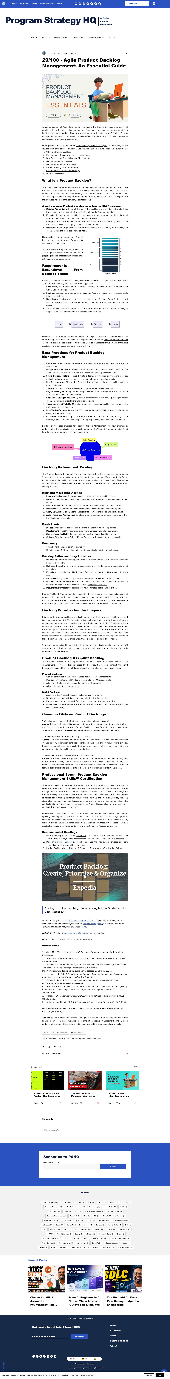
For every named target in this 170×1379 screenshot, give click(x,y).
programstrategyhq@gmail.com (92, 1368)
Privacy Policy (80, 1364)
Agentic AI (75, 1216)
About (113, 1346)
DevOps (89, 1225)
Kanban (100, 1225)
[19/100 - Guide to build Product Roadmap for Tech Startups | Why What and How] (47, 1080)
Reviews (111, 1229)
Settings (149, 1375)
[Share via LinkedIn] (55, 1046)
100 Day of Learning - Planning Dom (72, 1038)
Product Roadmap (83, 1229)
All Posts (34, 37)
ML (45, 1229)
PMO (87, 1238)
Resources (46, 37)
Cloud (87, 1216)
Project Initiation (115, 1225)
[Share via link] (60, 1046)
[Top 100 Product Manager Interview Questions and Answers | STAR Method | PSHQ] (85, 1080)
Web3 (124, 1207)
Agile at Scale (83, 1243)
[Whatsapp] (91, 3)
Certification (47, 1225)
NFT (51, 1234)
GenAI (102, 1202)
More (110, 37)
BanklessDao (125, 1229)
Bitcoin (121, 1234)
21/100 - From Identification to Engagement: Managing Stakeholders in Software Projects (122, 1095)
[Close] (167, 1375)
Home (113, 1325)
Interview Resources (94, 1211)
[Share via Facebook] (43, 1046)
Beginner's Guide (107, 1234)
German (44, 1247)
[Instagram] (84, 3)
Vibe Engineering (126, 1247)
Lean (77, 1238)
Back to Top (4, 1368)
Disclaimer (90, 1364)
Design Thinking (74, 1225)
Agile (92, 1202)
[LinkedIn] (80, 3)
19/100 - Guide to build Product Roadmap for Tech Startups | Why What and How (46, 1095)
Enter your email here (51, 1162)
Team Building (49, 1243)
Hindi (54, 1247)
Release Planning (101, 1238)
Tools (92, 1220)
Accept (160, 1375)
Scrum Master (110, 1207)
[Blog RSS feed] (154, 3)
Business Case (122, 1220)
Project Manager (51, 1220)
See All (136, 1067)
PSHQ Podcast (119, 1340)
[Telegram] (95, 3)
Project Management (51, 1202)
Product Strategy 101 (96, 37)
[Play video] (85, 877)
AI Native (91, 1234)
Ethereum (81, 1220)
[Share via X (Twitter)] (49, 1046)
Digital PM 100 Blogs (50, 1038)
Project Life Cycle (65, 1234)
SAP (96, 1247)
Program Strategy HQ (50, 20)
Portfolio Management (81, 1247)
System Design (109, 1247)
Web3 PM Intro (106, 1220)
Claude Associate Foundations (118, 1243)
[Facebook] (99, 3)
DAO (128, 1225)
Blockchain (56, 1211)
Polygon (64, 1247)
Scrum (46, 1033)
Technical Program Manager (114, 1216)
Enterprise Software (61, 37)
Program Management (55, 1207)
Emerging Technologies (57, 1216)
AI (82, 1202)
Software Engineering (121, 1238)
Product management (59, 1033)
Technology (70, 1202)
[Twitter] (88, 3)
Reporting (98, 1229)
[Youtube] (76, 3)
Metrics (67, 1229)
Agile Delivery (79, 37)
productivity (67, 1220)
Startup (79, 1234)
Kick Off (67, 1238)
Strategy (114, 1202)
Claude (60, 1225)
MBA (96, 1216)
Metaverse (55, 1229)
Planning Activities (77, 1033)
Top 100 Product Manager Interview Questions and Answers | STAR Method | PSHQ (84, 1095)
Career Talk (97, 1243)
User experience (66, 1243)
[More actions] (126, 53)
